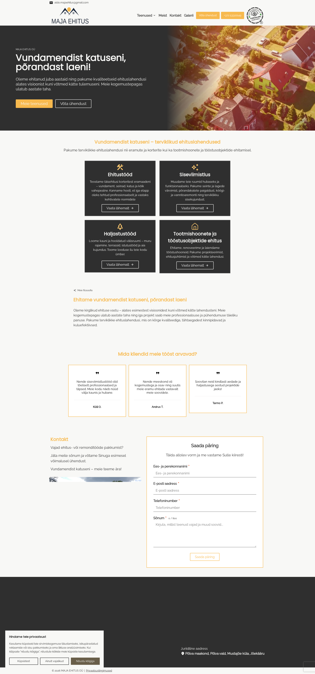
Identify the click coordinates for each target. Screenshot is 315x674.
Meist (163, 15)
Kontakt (175, 15)
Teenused (144, 15)
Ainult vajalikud (54, 661)
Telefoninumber (166, 594)
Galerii (188, 15)
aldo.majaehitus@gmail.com (69, 3)
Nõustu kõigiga (85, 661)
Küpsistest (23, 661)
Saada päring (205, 651)
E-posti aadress (166, 577)
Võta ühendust (208, 15)
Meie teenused (34, 103)
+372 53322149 (232, 15)
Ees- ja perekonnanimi (171, 560)
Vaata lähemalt (120, 208)
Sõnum (165, 611)
